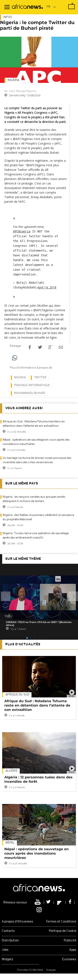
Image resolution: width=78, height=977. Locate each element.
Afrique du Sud (17, 694)
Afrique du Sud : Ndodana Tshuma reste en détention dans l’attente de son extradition (37, 705)
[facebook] (70, 902)
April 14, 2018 (46, 287)
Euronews (69, 959)
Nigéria (13, 80)
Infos (7, 17)
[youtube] (38, 902)
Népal (10, 842)
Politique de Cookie (62, 931)
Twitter (40, 377)
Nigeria (20, 377)
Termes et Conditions (61, 921)
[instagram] (39, 909)
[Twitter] (49, 902)
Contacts (8, 931)
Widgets (7, 959)
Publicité (70, 940)
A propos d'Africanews (17, 921)
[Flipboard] (60, 902)
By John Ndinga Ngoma (20, 91)
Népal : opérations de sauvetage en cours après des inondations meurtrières (36, 853)
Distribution (10, 940)
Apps (72, 950)
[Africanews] (27, 7)
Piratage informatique (32, 385)
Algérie (11, 771)
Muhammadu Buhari (29, 393)
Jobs (5, 950)
